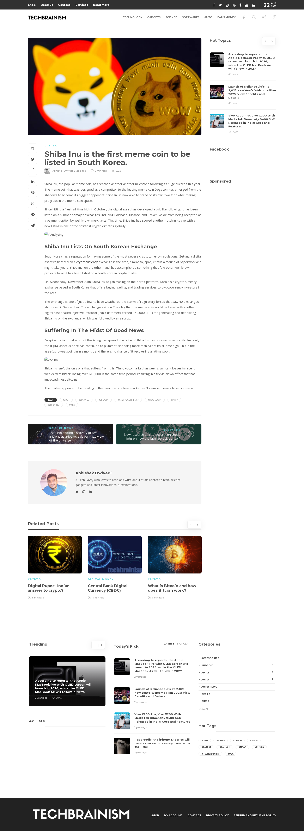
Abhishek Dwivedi (63, 170)
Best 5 (237, 694)
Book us (47, 4)
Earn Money (226, 17)
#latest (206, 747)
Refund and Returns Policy (255, 815)
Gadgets (153, 17)
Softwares (190, 17)
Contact (194, 815)
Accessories (237, 658)
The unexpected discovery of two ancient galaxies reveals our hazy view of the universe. (76, 436)
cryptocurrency (87, 262)
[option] (55, 567)
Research (171, 430)
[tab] (169, 645)
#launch (224, 747)
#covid (237, 740)
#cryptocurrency (128, 399)
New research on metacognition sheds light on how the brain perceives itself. (152, 436)
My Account (173, 815)
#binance (84, 399)
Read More (101, 4)
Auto (208, 17)
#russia (259, 747)
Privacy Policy (217, 815)
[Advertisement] (243, 209)
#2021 (66, 399)
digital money (101, 579)
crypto (127, 368)
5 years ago (80, 170)
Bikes (237, 701)
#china (220, 740)
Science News (61, 428)
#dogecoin (154, 399)
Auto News (237, 686)
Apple (237, 672)
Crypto (50, 145)
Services (81, 4)
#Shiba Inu (54, 404)
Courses (64, 4)
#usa (230, 753)
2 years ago (41, 697)
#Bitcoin (103, 399)
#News (242, 747)
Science (171, 17)
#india (174, 399)
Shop (32, 4)
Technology (132, 17)
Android (237, 665)
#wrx (72, 404)
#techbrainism (210, 753)
